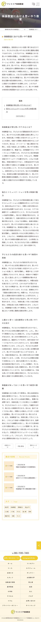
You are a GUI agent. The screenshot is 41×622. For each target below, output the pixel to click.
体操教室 (13, 507)
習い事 (24, 511)
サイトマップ (31, 605)
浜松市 (6, 507)
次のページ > (33, 446)
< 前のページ (7, 446)
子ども (18, 511)
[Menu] (38, 4)
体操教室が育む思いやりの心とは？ (19, 105)
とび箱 (6, 511)
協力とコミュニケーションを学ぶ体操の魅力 (21, 110)
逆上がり (27, 507)
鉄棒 (30, 511)
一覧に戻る (20, 446)
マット (18, 516)
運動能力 (20, 507)
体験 (13, 516)
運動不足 (7, 516)
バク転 (12, 511)
